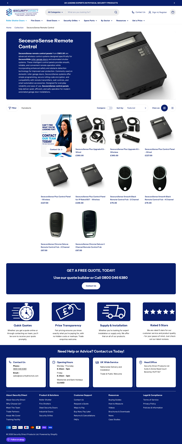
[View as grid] (164, 108)
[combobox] (82, 12)
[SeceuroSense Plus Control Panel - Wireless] (56, 177)
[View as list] (172, 108)
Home (8, 27)
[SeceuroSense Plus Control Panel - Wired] (160, 129)
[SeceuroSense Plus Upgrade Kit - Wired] (91, 129)
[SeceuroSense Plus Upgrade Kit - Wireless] (125, 129)
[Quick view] (102, 120)
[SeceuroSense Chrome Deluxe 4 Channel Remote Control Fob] (91, 224)
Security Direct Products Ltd (26, 434)
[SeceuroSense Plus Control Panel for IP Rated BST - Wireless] (91, 177)
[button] (7, 2)
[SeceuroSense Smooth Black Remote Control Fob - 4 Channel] (160, 177)
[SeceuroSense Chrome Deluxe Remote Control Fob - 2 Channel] (56, 224)
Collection (19, 27)
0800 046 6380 (19, 369)
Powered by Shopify (48, 434)
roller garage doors (39, 59)
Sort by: (120, 108)
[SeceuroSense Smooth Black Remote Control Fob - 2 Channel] (125, 177)
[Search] (115, 12)
